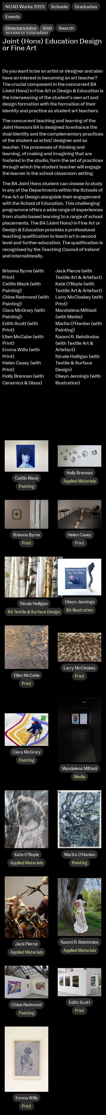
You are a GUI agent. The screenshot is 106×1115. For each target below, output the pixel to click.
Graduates (85, 6)
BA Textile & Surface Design (34, 612)
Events (12, 16)
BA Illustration (79, 610)
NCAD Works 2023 (24, 6)
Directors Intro (20, 28)
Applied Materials (79, 481)
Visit (47, 28)
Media (79, 777)
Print (26, 543)
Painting (26, 487)
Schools (59, 6)
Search (66, 28)
